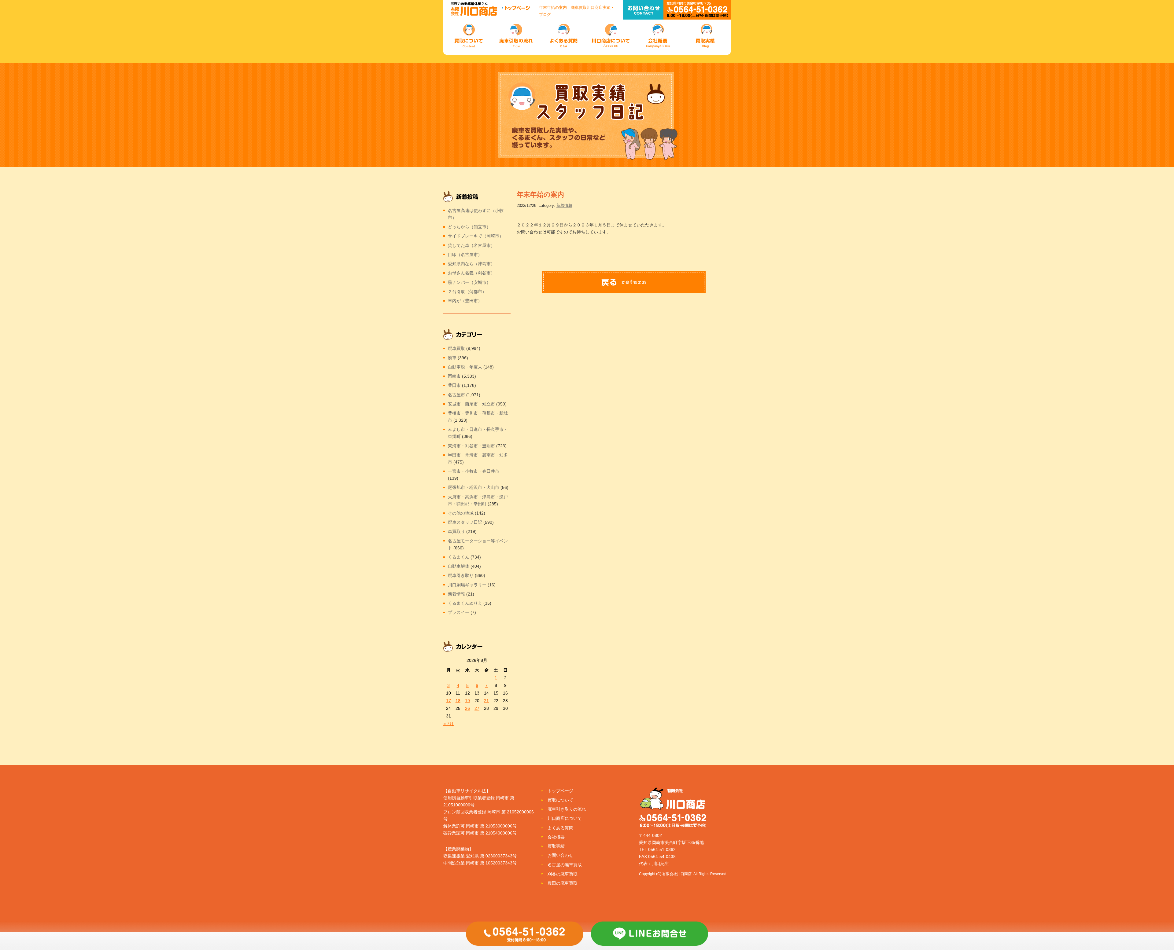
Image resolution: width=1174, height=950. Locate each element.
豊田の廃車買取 (563, 883)
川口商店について (565, 818)
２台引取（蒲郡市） (467, 291)
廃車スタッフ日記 (465, 522)
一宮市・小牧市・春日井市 (473, 471)
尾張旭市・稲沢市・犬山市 (473, 487)
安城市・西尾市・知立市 (471, 404)
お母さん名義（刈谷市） (471, 272)
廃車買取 (456, 348)
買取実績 (556, 846)
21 (486, 700)
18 (458, 700)
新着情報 (564, 205)
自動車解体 (458, 566)
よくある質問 (560, 827)
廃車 (452, 357)
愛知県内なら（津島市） (471, 263)
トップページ (560, 790)
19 (467, 700)
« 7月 (448, 723)
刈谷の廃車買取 (563, 873)
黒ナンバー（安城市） (469, 282)
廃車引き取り (461, 575)
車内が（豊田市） (465, 300)
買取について (560, 800)
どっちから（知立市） (469, 226)
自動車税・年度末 (465, 367)
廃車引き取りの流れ (567, 809)
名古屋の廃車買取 (565, 864)
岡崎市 (454, 376)
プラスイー (458, 612)
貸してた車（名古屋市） (471, 245)
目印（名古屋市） (465, 254)
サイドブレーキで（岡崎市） (476, 235)
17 (448, 700)
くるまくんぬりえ (465, 603)
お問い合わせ (560, 855)
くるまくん (458, 557)
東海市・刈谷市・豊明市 (471, 445)
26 (467, 708)
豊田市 (454, 385)
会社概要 (556, 836)
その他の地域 (461, 513)
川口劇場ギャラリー (467, 584)
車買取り (456, 531)
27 (476, 708)
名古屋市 (456, 394)
